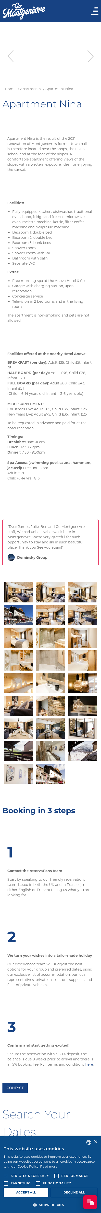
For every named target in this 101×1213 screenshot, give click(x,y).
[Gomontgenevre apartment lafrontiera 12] (51, 773)
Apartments (30, 89)
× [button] (95, 1142)
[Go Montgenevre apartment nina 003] (51, 751)
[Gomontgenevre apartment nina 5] (82, 615)
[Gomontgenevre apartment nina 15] (18, 706)
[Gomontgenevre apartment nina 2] (51, 592)
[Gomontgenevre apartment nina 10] (51, 660)
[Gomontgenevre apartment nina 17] (82, 706)
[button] (50, 1204)
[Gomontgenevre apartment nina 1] (18, 592)
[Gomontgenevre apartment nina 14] (82, 683)
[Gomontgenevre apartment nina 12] (18, 683)
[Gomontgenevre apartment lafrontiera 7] (82, 751)
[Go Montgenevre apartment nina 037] (18, 615)
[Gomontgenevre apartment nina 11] (82, 660)
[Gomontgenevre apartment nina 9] (18, 660)
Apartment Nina (59, 89)
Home (10, 89)
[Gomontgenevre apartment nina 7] (51, 637)
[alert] (50, 1174)
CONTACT (15, 1088)
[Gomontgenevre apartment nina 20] (82, 728)
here (89, 1064)
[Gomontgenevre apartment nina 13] (51, 683)
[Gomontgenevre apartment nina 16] (51, 706)
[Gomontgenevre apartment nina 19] (51, 728)
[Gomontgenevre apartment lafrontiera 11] (18, 773)
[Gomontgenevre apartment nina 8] (82, 637)
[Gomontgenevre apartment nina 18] (18, 728)
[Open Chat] (90, 1202)
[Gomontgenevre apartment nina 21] (18, 751)
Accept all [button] (26, 1192)
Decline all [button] (74, 1192)
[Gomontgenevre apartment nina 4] (51, 615)
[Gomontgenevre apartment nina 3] (82, 592)
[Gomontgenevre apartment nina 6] (18, 637)
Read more (48, 1166)
